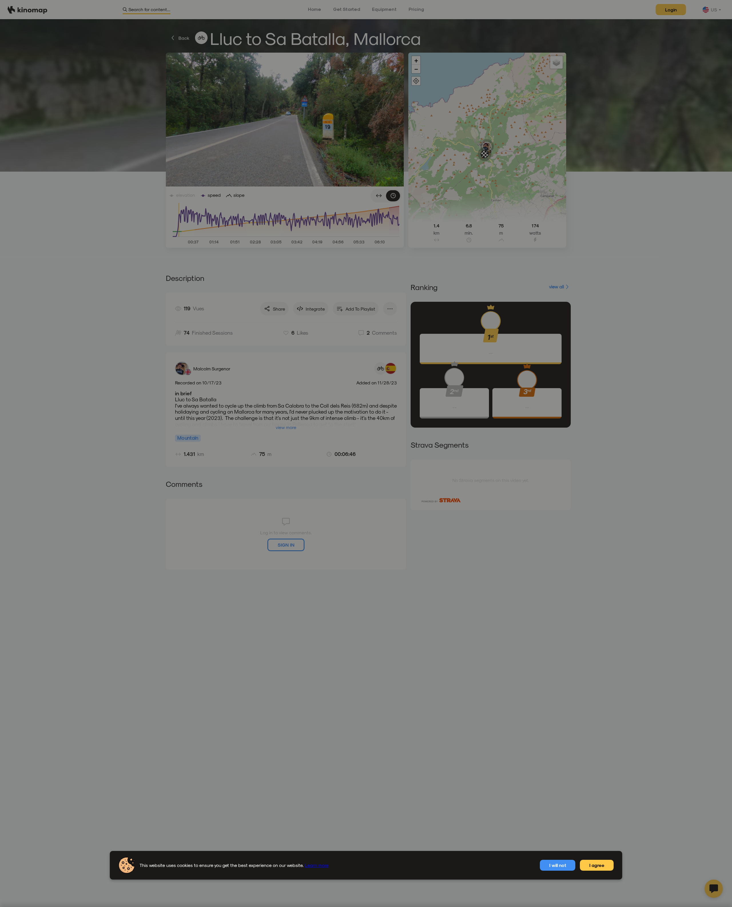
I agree (596, 865)
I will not (557, 865)
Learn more (317, 865)
